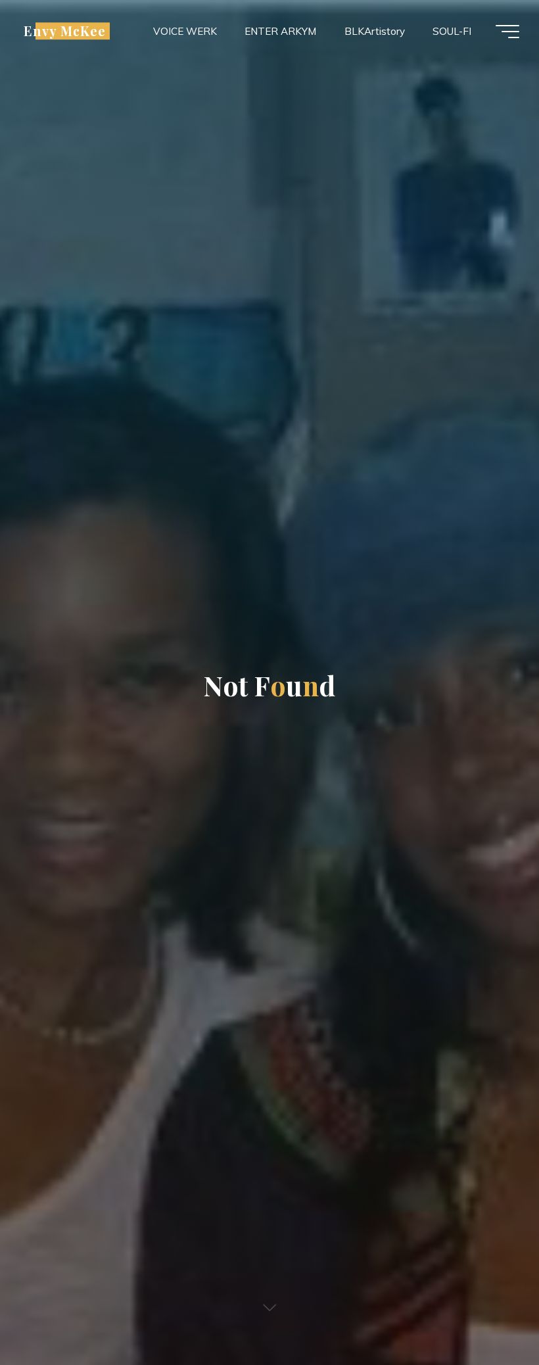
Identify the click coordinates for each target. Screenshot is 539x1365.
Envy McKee (65, 30)
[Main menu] (507, 31)
